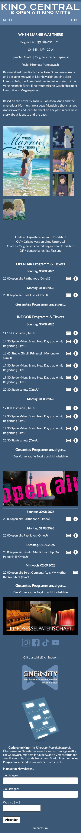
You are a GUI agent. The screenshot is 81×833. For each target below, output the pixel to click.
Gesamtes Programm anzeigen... (40, 304)
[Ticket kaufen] (67, 279)
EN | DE (73, 20)
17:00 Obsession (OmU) (18, 408)
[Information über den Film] (75, 279)
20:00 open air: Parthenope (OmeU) (26, 278)
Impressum (40, 828)
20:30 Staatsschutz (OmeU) (21, 389)
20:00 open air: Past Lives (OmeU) (25, 295)
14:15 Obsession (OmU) (18, 333)
